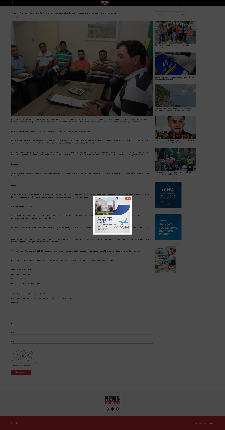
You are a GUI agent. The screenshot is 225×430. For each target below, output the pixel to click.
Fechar (128, 198)
